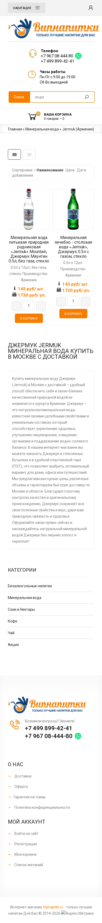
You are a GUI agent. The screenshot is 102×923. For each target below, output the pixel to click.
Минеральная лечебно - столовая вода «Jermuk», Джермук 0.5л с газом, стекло (73, 247)
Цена (70, 170)
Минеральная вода (24, 598)
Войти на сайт (26, 833)
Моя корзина (25, 854)
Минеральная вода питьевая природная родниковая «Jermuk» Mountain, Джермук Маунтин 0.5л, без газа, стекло (29, 249)
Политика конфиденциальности (42, 807)
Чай (11, 633)
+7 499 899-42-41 (57, 61)
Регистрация (25, 844)
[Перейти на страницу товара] (28, 209)
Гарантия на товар (30, 797)
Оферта (21, 786)
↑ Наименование (48, 170)
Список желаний (28, 865)
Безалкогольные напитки (30, 586)
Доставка (22, 776)
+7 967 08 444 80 (57, 55)
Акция (13, 645)
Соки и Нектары (21, 609)
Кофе (12, 621)
